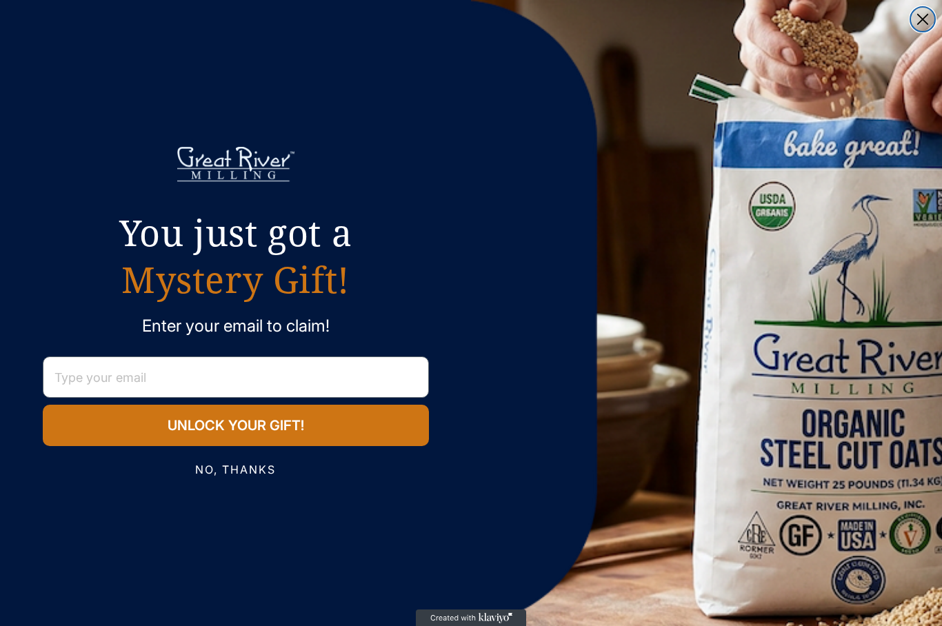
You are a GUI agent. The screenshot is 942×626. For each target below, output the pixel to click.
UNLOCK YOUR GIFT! (236, 425)
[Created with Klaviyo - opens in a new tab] (471, 617)
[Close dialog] (922, 19)
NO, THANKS (235, 469)
